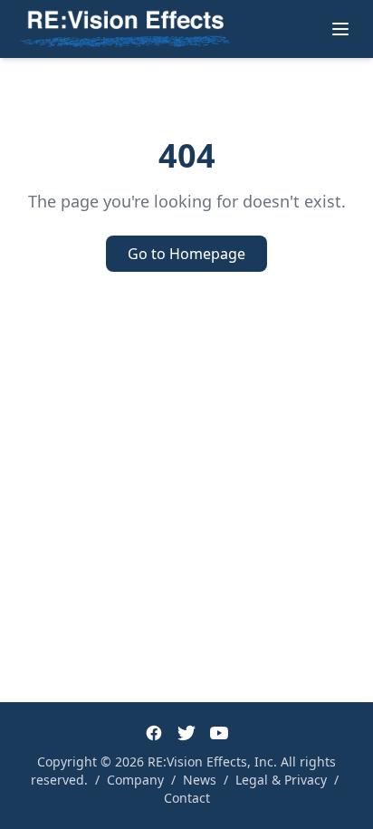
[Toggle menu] (340, 29)
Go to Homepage (186, 254)
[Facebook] (154, 733)
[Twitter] (186, 733)
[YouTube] (219, 733)
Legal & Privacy (281, 779)
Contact (187, 797)
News (199, 779)
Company (135, 779)
